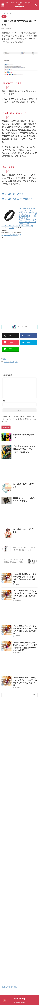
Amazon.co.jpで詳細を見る (11, 235)
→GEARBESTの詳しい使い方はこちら (17, 199)
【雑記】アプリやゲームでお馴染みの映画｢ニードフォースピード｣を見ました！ (24, 449)
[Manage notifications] (4, 1000)
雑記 (4, 359)
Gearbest (6, 362)
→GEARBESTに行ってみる (12, 194)
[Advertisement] (19, 262)
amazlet (11, 228)
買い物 (12, 362)
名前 (3, 401)
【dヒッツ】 (6, 987)
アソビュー (15, 987)
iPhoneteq (19, 7)
